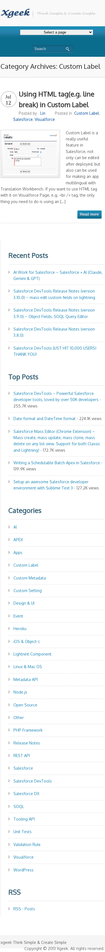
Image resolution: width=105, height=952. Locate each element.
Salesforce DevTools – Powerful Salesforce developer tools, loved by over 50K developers (56, 396)
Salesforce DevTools (32, 781)
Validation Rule (27, 844)
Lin (42, 113)
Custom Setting (27, 590)
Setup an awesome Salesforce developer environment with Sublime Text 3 (50, 484)
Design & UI (23, 603)
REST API (21, 755)
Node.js (20, 692)
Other (18, 717)
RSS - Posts (24, 908)
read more (89, 214)
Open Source (25, 705)
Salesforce (23, 119)
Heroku (20, 628)
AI (15, 527)
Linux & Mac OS (27, 666)
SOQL (18, 806)
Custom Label (86, 113)
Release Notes (26, 743)
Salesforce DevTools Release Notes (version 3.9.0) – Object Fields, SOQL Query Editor (54, 313)
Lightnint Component (32, 654)
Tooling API (24, 819)
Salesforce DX (26, 793)
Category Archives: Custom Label (50, 66)
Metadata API (25, 679)
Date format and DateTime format (44, 418)
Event (18, 616)
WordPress (23, 870)
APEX (18, 539)
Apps (17, 552)
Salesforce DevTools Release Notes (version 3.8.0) (54, 332)
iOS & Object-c (26, 641)
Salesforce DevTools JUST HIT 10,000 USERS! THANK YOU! (54, 351)
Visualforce (45, 119)
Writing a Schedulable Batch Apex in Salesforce (56, 462)
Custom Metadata (29, 578)
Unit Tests (22, 831)
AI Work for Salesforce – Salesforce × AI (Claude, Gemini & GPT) (57, 275)
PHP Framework (28, 730)
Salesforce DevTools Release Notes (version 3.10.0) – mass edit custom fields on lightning (54, 294)
